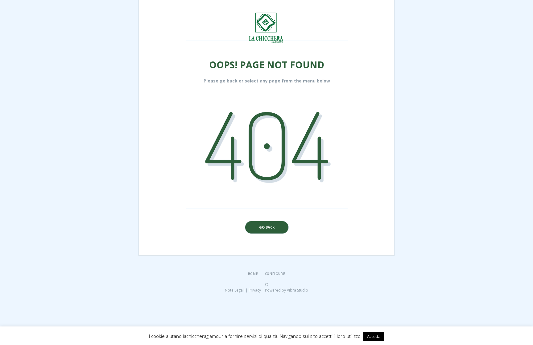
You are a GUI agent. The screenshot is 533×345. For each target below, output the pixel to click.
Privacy (255, 290)
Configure (275, 273)
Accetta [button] (374, 336)
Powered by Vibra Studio (286, 290)
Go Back (267, 227)
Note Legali (235, 290)
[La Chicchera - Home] (267, 15)
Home (253, 273)
